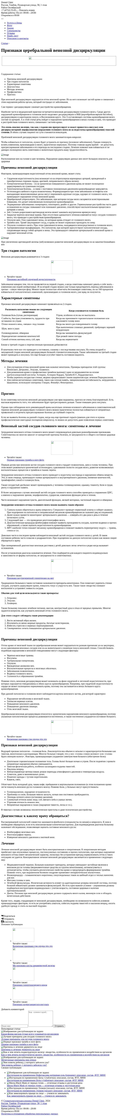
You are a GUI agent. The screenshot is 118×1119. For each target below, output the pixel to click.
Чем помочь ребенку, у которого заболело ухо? (24, 1065)
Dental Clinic (7, 2)
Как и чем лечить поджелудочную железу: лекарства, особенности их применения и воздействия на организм (55, 1054)
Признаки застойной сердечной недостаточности (31, 279)
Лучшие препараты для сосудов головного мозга (25, 1039)
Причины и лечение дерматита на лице (20, 1049)
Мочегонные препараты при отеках (18, 1060)
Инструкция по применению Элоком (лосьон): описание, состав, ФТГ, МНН (44, 1090)
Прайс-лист (12, 36)
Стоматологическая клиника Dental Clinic (23, 1101)
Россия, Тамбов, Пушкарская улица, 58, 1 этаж (24, 6)
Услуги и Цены (14, 23)
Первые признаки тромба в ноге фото (25, 460)
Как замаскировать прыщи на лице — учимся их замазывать (36, 1096)
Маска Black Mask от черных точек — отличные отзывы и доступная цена (43, 1085)
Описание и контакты (17, 38)
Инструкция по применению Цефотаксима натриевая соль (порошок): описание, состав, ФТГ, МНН (56, 1075)
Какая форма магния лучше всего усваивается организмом (30, 1034)
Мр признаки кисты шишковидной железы (34, 965)
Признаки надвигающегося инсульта (31, 1004)
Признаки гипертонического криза (30, 985)
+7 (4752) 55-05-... (18, 10)
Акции (10, 28)
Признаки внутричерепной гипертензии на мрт (30, 578)
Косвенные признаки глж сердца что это (27, 739)
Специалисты (13, 30)
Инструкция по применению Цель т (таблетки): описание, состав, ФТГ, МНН (45, 1080)
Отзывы (11, 33)
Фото (9, 25)
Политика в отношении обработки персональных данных (29, 1114)
